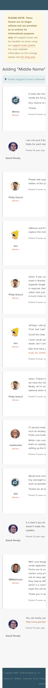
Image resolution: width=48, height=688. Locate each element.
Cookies (42, 683)
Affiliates (17, 678)
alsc (16, 246)
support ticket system (24, 45)
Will (16, 494)
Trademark (27, 678)
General (40, 79)
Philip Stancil (16, 197)
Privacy (42, 678)
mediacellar (15, 445)
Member (15, 115)
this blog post (28, 57)
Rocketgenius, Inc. (33, 672)
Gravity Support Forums (20, 79)
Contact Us (8, 678)
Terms (35, 678)
